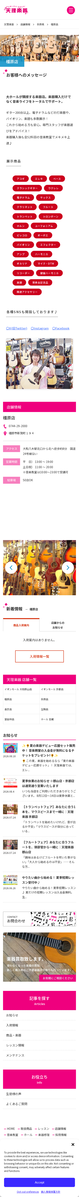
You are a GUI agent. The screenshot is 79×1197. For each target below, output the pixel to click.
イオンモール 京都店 (52, 689)
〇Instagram (40, 328)
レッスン (43, 1129)
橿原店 (8, 699)
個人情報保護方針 (50, 1191)
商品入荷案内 (21, 625)
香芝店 (8, 709)
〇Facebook (60, 328)
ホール (28, 1135)
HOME (11, 1129)
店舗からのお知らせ (57, 625)
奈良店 (44, 699)
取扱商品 (26, 1129)
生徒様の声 (13, 1094)
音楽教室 (12, 1135)
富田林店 (9, 719)
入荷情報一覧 (39, 656)
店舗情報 (60, 1129)
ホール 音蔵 (47, 719)
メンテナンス (15, 1055)
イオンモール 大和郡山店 (18, 689)
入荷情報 (12, 1025)
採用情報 (61, 1135)
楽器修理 (44, 1135)
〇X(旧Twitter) (16, 328)
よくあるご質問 (16, 1104)
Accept (39, 1182)
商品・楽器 (13, 1035)
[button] (73, 1144)
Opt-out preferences (28, 1191)
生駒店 (44, 709)
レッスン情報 (15, 1045)
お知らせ (12, 1015)
